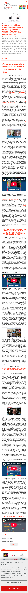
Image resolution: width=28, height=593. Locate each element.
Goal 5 (10, 23)
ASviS (5, 23)
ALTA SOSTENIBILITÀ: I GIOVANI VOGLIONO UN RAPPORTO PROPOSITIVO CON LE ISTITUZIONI (14, 370)
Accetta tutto (14, 588)
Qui (2, 573)
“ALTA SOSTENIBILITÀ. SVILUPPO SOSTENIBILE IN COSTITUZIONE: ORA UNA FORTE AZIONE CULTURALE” (14, 233)
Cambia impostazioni (14, 582)
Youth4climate (22, 205)
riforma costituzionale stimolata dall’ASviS (14, 198)
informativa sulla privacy (7, 577)
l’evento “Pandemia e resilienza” (14, 102)
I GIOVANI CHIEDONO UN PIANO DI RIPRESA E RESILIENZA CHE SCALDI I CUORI (14, 230)
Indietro (14, 544)
